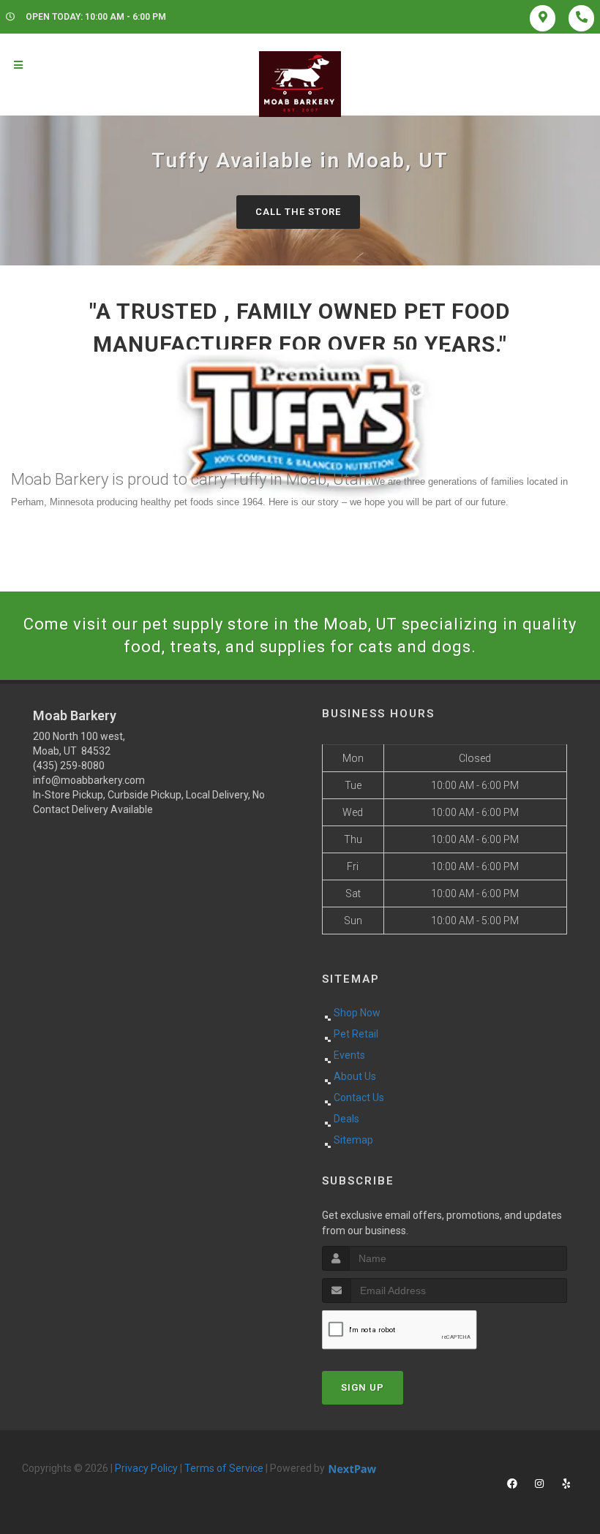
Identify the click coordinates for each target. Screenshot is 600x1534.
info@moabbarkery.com (89, 780)
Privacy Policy (146, 1468)
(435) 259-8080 (69, 765)
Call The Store (298, 211)
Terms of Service (223, 1468)
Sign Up (362, 1387)
